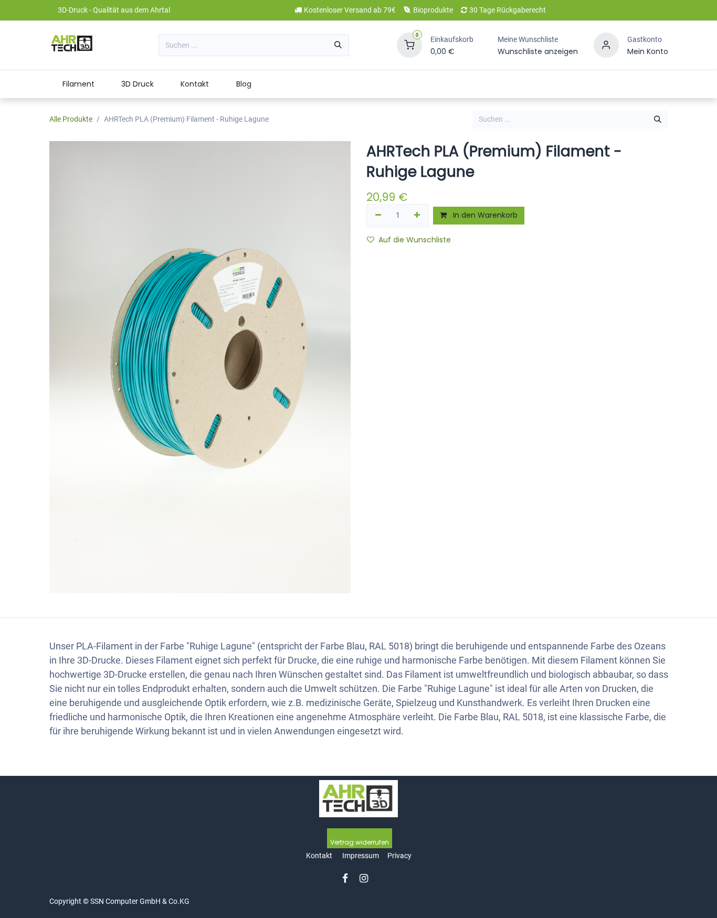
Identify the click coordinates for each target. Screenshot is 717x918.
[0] (409, 44)
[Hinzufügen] (417, 215)
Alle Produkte (70, 119)
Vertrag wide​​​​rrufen (359, 842)
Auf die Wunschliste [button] (414, 239)
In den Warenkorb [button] (484, 215)
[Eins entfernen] (378, 215)
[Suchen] (338, 45)
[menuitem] (78, 84)
